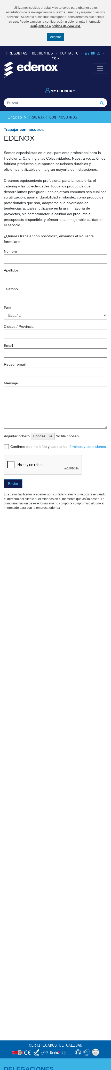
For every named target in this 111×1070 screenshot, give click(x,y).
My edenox (61, 91)
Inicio (15, 117)
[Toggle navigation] (100, 69)
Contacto (69, 53)
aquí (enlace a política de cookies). (55, 26)
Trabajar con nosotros (52, 117)
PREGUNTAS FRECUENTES (29, 53)
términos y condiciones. (87, 447)
